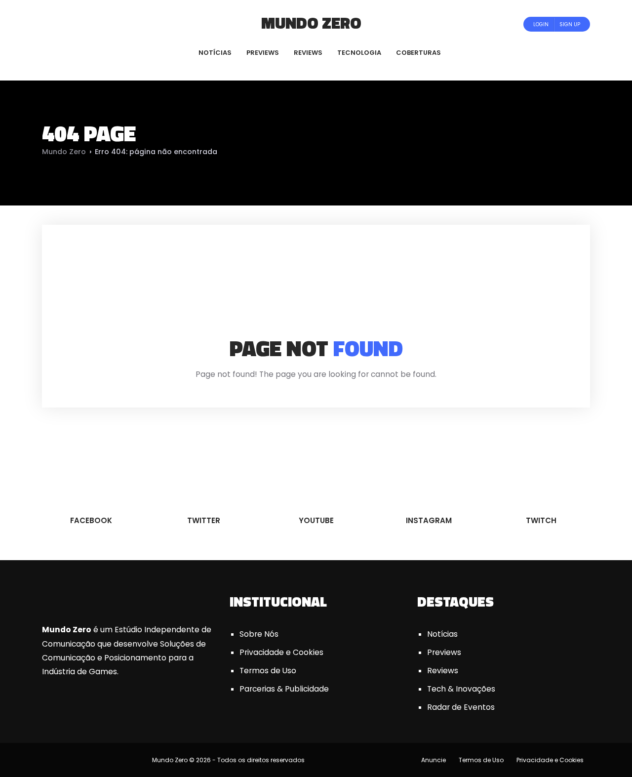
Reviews (442, 670)
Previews (444, 652)
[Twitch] (111, 24)
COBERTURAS (418, 52)
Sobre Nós (258, 634)
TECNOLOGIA (359, 52)
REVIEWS (308, 52)
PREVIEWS (262, 52)
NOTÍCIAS (215, 52)
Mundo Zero (311, 22)
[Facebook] (61, 24)
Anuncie (433, 760)
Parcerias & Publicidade (284, 689)
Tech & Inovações (461, 689)
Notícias (442, 634)
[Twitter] (74, 24)
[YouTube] (88, 24)
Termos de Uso (267, 670)
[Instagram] (101, 24)
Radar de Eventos (461, 707)
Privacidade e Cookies (281, 652)
